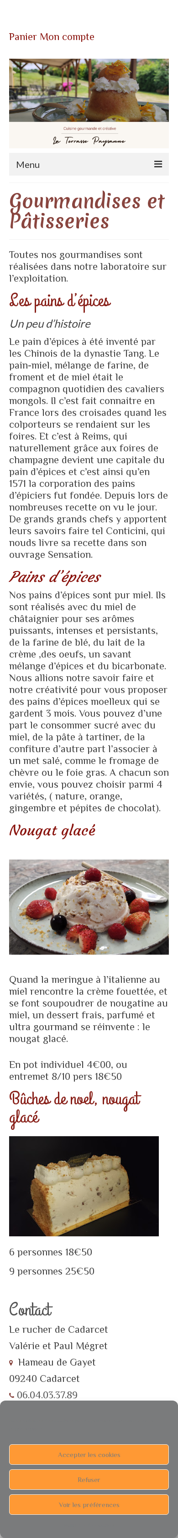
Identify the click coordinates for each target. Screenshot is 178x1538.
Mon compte (67, 36)
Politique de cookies (89, 1525)
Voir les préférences (89, 1504)
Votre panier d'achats (64, 23)
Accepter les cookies (89, 1454)
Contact (29, 1310)
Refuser (89, 1479)
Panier (23, 36)
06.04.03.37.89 (46, 1395)
